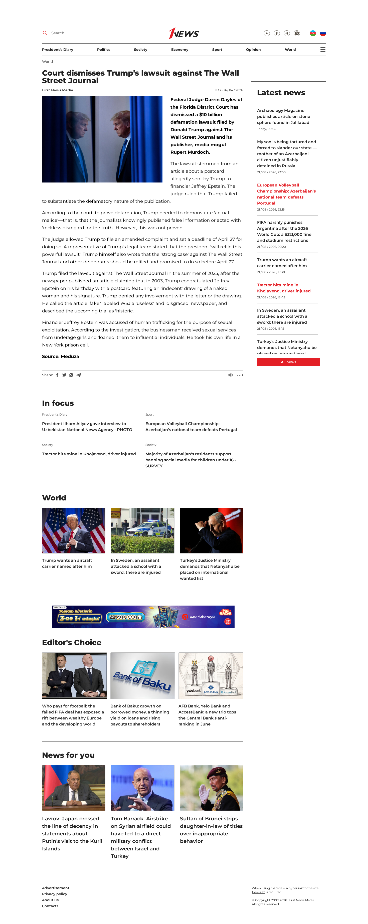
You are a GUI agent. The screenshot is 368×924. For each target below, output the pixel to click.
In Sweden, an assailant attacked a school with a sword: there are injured (136, 566)
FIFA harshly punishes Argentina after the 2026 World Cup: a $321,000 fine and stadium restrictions (284, 231)
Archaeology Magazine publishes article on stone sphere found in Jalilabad (283, 116)
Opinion (253, 49)
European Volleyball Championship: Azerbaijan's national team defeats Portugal (191, 426)
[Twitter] (64, 375)
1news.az (258, 892)
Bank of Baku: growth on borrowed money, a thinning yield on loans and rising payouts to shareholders (139, 715)
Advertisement (55, 888)
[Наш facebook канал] (277, 33)
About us (50, 900)
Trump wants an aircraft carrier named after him (67, 563)
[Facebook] (57, 375)
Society (140, 49)
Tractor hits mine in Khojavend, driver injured (89, 454)
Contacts (50, 906)
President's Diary (57, 49)
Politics (103, 49)
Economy (179, 49)
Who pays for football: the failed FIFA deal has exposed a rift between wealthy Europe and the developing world (73, 715)
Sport (217, 49)
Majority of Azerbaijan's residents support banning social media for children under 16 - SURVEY (190, 460)
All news (288, 362)
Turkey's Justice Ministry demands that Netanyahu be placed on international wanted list (210, 569)
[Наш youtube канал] (267, 33)
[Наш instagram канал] (297, 33)
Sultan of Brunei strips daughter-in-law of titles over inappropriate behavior (211, 830)
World (290, 49)
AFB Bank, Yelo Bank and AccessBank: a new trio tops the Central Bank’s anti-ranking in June (207, 715)
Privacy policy (54, 894)
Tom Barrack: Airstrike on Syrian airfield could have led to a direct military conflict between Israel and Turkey (141, 837)
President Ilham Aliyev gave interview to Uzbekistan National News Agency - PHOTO (87, 426)
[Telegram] (78, 375)
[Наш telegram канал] (287, 33)
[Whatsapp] (71, 375)
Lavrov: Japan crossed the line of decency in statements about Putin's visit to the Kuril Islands (72, 834)
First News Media (57, 90)
